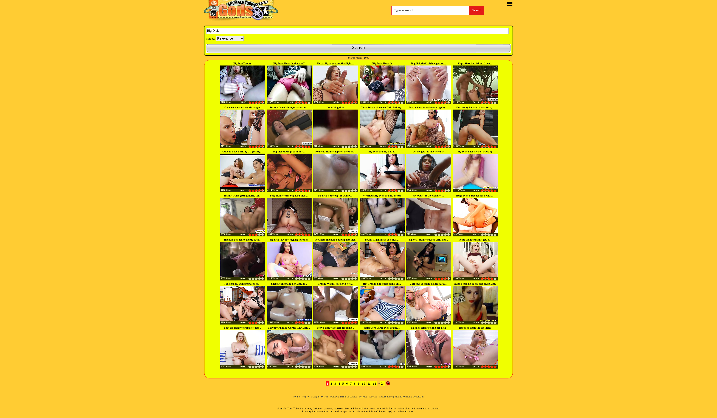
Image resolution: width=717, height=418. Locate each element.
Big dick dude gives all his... (289, 151)
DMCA (373, 396)
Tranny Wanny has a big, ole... (335, 283)
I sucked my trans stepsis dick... (242, 283)
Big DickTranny (242, 63)
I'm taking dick (335, 107)
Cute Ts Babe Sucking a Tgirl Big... (242, 151)
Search (476, 10)
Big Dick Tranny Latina (381, 151)
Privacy (363, 396)
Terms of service (348, 396)
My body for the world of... (428, 195)
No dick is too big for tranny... (335, 195)
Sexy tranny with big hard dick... (289, 195)
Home (296, 396)
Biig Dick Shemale (382, 63)
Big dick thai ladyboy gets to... (428, 63)
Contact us (418, 396)
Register (306, 396)
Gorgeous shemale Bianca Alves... (428, 283)
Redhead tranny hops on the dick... (335, 151)
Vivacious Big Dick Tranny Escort (382, 195)
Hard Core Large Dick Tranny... (382, 327)
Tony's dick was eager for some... (335, 327)
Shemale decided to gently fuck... (242, 239)
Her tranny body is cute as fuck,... (475, 107)
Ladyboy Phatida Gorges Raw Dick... (289, 327)
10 (363, 383)
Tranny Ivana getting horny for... (242, 195)
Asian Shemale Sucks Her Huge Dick (475, 283)
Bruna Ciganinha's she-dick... (382, 239)
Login (315, 396)
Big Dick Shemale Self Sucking (474, 151)
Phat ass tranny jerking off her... (242, 327)
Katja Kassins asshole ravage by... (428, 107)
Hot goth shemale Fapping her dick (335, 239)
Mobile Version (403, 396)
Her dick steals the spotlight (475, 327)
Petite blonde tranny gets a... (475, 239)
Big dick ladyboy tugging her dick (289, 239)
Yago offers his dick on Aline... (475, 63)
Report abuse (385, 396)
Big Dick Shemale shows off (289, 63)
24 (382, 383)
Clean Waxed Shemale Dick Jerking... (382, 107)
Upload (334, 396)
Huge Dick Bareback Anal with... (474, 195)
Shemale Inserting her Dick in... (289, 283)
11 (369, 383)
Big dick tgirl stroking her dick (428, 327)
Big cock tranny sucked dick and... (428, 239)
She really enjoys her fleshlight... (335, 63)
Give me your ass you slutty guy (242, 107)
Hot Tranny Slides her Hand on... (382, 283)
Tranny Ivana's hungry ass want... (289, 107)
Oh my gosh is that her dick (428, 151)
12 (374, 383)
